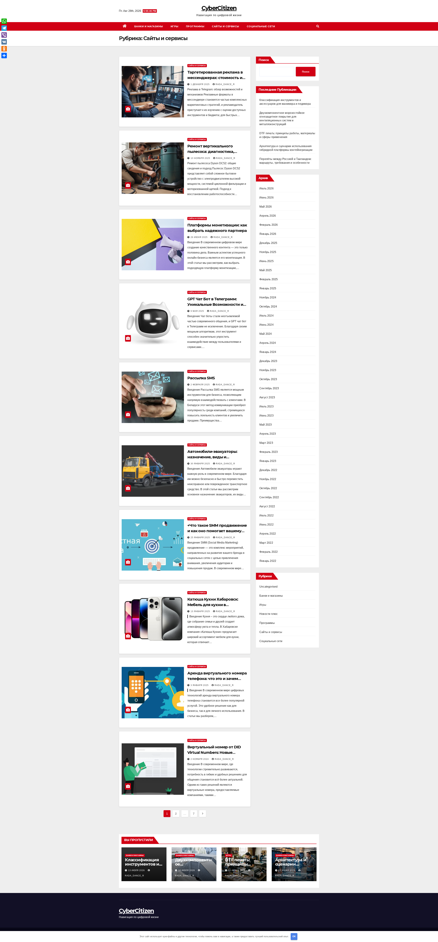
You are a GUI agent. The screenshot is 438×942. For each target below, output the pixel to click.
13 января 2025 (201, 611)
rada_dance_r (225, 84)
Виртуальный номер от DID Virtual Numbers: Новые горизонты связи (214, 752)
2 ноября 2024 (200, 759)
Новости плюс (268, 613)
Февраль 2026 (268, 224)
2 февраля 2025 (200, 384)
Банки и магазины (148, 26)
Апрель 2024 (267, 342)
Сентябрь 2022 (269, 497)
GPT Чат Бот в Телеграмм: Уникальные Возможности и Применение (215, 304)
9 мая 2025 (198, 311)
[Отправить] (4, 55)
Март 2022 (266, 542)
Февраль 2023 (268, 451)
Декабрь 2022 (268, 470)
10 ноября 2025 (201, 158)
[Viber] (4, 35)
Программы (195, 26)
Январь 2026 (267, 233)
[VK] (4, 41)
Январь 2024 (267, 352)
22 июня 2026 (237, 870)
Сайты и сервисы (225, 26)
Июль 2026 (266, 188)
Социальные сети (261, 26)
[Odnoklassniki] (4, 48)
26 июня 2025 (199, 237)
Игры (174, 26)
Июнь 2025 (266, 261)
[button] (317, 26)
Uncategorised (268, 586)
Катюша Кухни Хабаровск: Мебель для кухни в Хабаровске (212, 605)
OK (294, 936)
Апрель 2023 (267, 433)
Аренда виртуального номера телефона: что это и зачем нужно (217, 678)
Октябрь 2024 (268, 306)
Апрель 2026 (267, 215)
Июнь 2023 (266, 415)
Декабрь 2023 (268, 361)
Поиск (264, 60)
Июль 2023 (266, 406)
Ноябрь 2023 (267, 370)
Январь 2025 (267, 288)
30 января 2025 (201, 463)
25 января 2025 (201, 537)
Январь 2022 (267, 560)
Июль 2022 (266, 515)
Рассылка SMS (201, 378)
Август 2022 (267, 506)
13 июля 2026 (136, 870)
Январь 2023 (267, 461)
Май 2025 (265, 270)
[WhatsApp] (4, 21)
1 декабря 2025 (200, 84)
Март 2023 (266, 442)
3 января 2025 (200, 685)
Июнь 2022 (266, 524)
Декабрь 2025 (268, 242)
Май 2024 (265, 333)
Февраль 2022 (268, 551)
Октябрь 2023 (268, 379)
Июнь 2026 (266, 197)
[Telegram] (4, 28)
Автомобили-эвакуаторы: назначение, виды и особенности (212, 457)
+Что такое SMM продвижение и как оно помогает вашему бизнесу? (217, 531)
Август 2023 (267, 397)
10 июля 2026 (187, 870)
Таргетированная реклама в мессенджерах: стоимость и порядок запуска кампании (215, 78)
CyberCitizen (219, 8)
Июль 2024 (266, 315)
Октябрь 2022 (268, 488)
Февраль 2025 (268, 279)
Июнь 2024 (266, 324)
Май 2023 (265, 424)
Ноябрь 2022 (267, 479)
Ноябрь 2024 (267, 297)
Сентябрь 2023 (269, 388)
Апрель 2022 (267, 533)
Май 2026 (265, 206)
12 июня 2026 (287, 870)
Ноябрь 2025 (267, 252)
